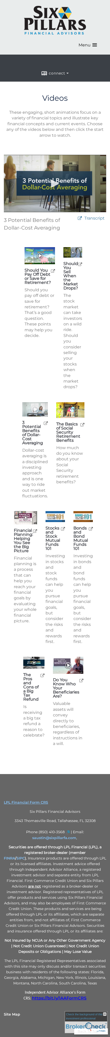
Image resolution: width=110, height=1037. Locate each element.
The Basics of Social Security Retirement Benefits (68, 432)
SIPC (20, 858)
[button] (88, 45)
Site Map (12, 1014)
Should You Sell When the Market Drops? (70, 276)
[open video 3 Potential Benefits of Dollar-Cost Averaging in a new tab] (80, 218)
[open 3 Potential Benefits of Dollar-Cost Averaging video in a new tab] (46, 423)
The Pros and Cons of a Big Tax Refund (31, 687)
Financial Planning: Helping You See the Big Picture (23, 540)
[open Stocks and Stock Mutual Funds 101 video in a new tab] (63, 528)
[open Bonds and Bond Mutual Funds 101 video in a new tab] (91, 528)
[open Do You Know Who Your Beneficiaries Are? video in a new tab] (81, 680)
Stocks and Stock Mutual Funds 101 (53, 538)
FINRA (9, 858)
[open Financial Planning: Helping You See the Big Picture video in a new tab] (35, 530)
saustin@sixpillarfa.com (54, 838)
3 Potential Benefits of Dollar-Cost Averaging (32, 433)
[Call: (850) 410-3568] (68, 832)
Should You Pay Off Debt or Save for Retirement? (38, 276)
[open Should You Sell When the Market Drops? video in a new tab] (80, 264)
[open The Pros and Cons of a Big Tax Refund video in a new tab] (42, 675)
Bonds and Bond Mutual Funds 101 (80, 538)
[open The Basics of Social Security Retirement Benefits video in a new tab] (82, 424)
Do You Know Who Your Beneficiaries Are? (66, 688)
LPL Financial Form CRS (26, 802)
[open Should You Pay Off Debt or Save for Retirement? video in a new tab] (53, 270)
